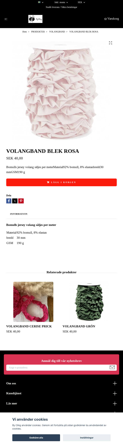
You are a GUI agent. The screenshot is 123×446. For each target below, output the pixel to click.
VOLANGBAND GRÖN (79, 326)
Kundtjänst (13, 393)
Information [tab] (18, 214)
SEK (80, 2)
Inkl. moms (60, 2)
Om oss (11, 383)
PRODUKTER (38, 32)
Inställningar (87, 437)
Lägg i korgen (63, 182)
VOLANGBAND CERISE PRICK (29, 326)
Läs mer (11, 403)
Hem (24, 32)
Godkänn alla (36, 437)
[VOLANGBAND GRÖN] (90, 302)
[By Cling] (56, 19)
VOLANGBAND (57, 32)
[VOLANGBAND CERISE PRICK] (33, 302)
